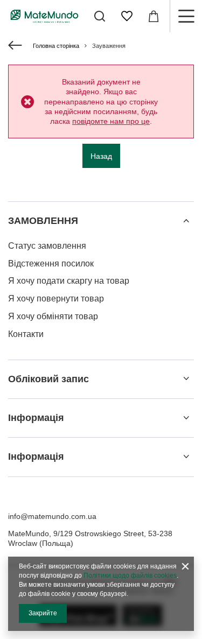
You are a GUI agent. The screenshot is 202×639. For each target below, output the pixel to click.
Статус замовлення (47, 245)
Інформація (36, 417)
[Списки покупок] (126, 16)
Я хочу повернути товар (56, 298)
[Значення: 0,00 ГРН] (153, 16)
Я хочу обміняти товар (53, 316)
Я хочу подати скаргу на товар (68, 280)
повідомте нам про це (111, 121)
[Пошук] (99, 16)
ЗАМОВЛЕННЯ (43, 220)
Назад (101, 156)
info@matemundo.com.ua (52, 516)
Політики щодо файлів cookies (130, 575)
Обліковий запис (48, 379)
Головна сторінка (56, 46)
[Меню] (186, 16)
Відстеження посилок (51, 263)
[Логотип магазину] (44, 16)
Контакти (26, 334)
